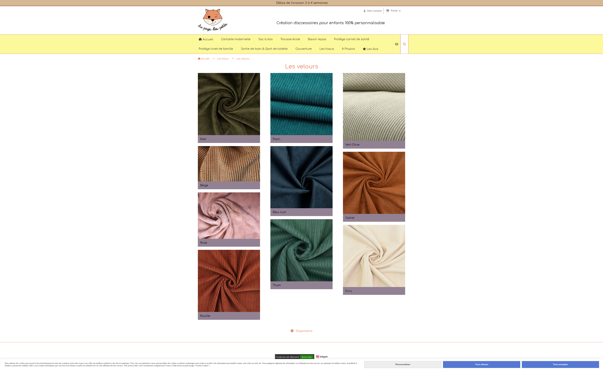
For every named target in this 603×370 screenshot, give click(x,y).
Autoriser (307, 357)
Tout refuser (481, 364)
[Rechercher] (404, 44)
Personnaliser (402, 364)
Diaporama (303, 330)
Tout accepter (560, 364)
